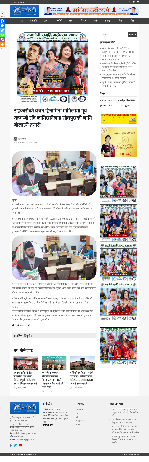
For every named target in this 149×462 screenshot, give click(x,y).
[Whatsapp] (2, 35)
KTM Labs (135, 454)
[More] (2, 44)
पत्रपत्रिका (80, 421)
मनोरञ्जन (108, 21)
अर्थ (45, 21)
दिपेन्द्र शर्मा (22, 139)
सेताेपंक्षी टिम (47, 425)
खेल (70, 21)
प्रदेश (82, 21)
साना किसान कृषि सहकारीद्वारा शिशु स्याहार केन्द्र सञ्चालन (117, 58)
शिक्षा (133, 21)
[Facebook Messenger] (2, 25)
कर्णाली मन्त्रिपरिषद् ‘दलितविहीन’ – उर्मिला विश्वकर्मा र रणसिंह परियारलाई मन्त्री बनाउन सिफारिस (119, 67)
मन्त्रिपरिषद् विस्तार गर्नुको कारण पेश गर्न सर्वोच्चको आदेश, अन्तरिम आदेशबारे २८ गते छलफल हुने (81, 378)
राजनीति (33, 21)
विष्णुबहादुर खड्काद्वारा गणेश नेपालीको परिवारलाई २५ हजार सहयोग (118, 76)
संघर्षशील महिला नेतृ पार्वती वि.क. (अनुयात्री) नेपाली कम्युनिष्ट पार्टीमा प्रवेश (118, 50)
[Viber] (2, 39)
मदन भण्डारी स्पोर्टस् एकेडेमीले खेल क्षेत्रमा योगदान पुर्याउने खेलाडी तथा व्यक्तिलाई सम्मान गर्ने (25, 378)
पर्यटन (78, 424)
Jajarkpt (121, 100)
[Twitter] (2, 30)
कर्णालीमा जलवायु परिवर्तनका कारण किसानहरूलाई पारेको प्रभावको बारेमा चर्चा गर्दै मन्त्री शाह (52, 380)
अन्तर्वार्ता (58, 21)
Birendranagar (110, 100)
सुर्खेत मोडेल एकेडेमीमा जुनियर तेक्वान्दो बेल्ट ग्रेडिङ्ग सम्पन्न (118, 84)
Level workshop (117, 106)
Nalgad (125, 105)
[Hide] (1, 49)
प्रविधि (95, 21)
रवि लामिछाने (117, 110)
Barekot (102, 101)
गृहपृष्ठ (20, 21)
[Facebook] (2, 21)
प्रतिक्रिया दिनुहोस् (23, 336)
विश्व (120, 21)
